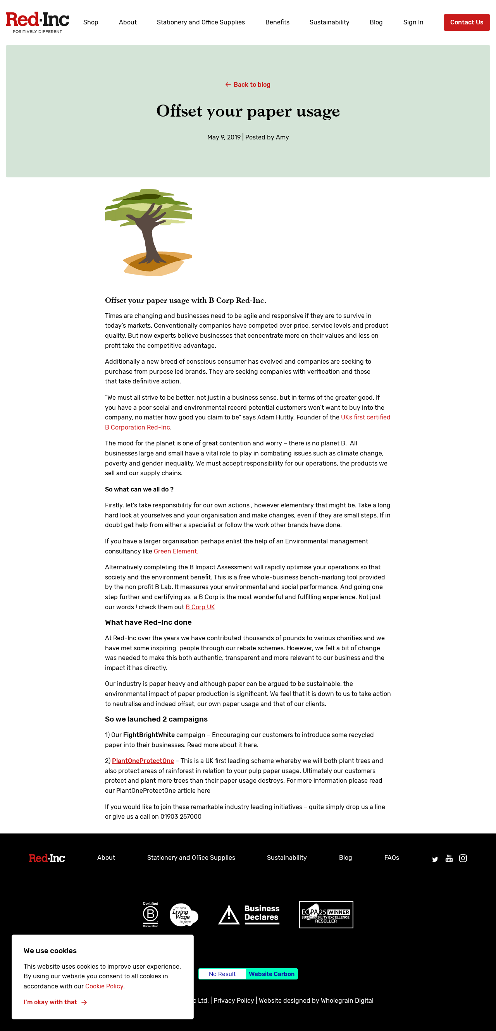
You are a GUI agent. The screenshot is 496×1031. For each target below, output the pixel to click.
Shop (90, 22)
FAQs (391, 857)
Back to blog (252, 84)
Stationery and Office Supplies (201, 22)
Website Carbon (271, 974)
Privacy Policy (234, 1000)
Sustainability (330, 22)
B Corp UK (200, 607)
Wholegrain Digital (347, 1000)
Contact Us (467, 22)
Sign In (413, 22)
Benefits (277, 22)
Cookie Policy (104, 986)
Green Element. (176, 551)
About (128, 22)
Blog (376, 22)
